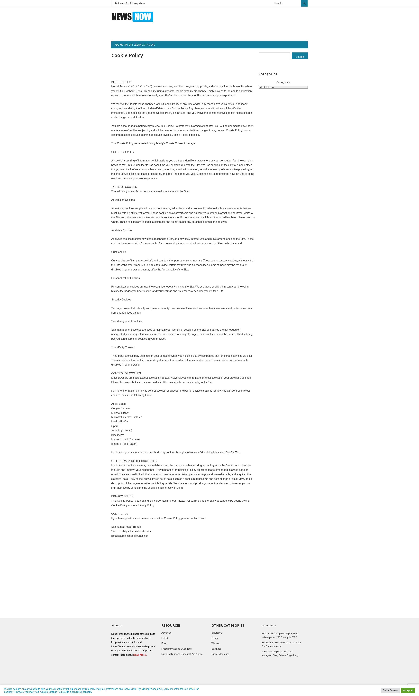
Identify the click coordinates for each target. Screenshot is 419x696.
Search (300, 56)
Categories (283, 82)
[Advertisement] (248, 33)
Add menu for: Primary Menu (130, 3)
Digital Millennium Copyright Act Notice (182, 654)
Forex (164, 643)
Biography (216, 632)
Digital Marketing (220, 654)
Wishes (215, 643)
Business (216, 648)
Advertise (166, 632)
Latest (164, 638)
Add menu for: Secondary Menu (135, 44)
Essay (214, 638)
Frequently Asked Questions (176, 648)
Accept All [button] (408, 690)
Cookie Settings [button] (390, 690)
